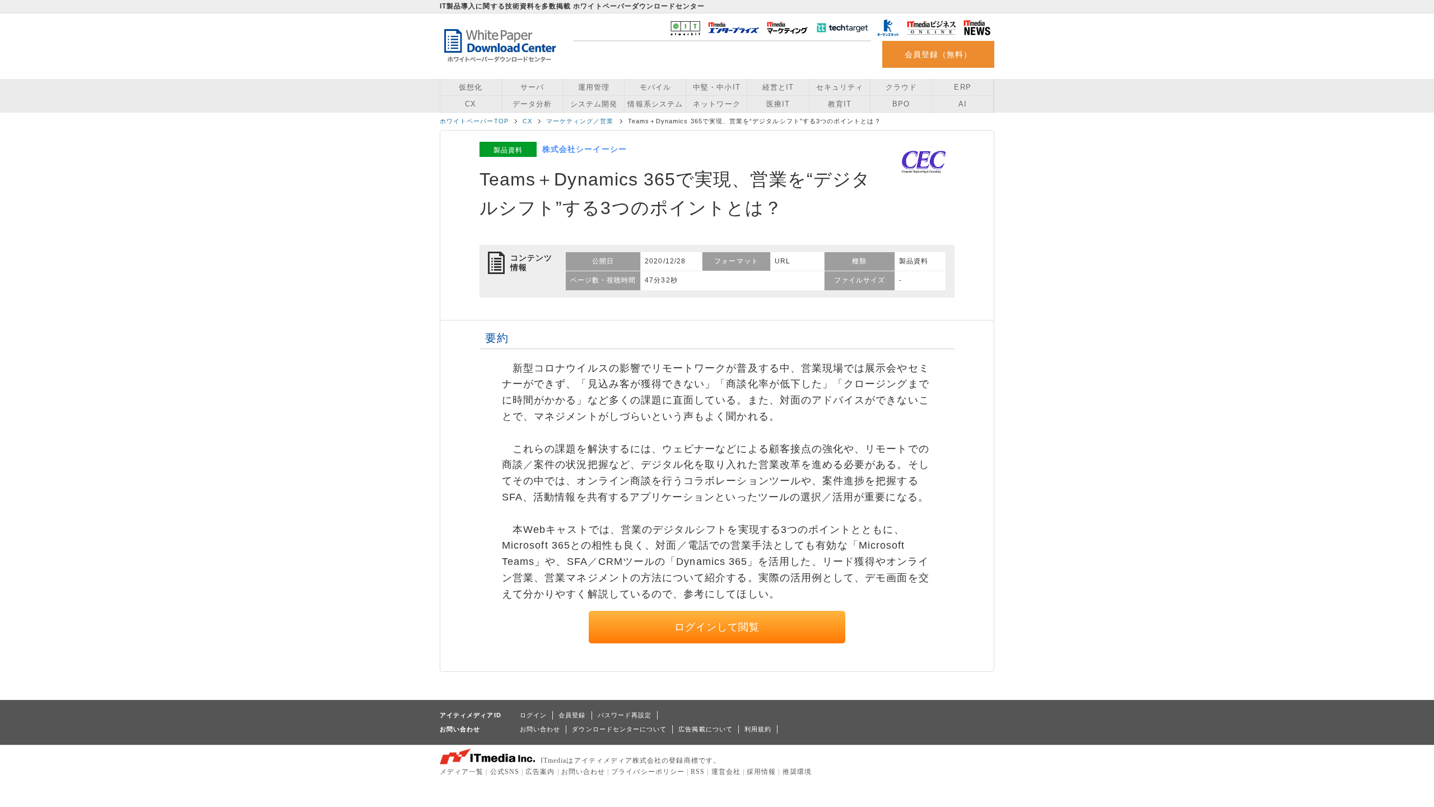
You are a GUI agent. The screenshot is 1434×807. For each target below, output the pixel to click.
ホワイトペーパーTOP (474, 121)
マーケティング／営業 (580, 121)
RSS (698, 772)
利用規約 (757, 729)
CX (470, 104)
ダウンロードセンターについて (619, 729)
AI (962, 104)
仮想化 (470, 87)
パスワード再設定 (625, 715)
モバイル (655, 87)
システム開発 (593, 104)
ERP (962, 87)
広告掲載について (705, 729)
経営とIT (778, 87)
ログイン (533, 715)
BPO (901, 104)
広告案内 (540, 772)
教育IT (839, 104)
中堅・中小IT (716, 87)
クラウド (901, 87)
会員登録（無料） (938, 54)
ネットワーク (716, 104)
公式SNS (504, 772)
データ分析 (532, 104)
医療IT (778, 104)
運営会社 (726, 772)
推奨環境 (797, 772)
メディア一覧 (461, 772)
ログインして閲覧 (717, 627)
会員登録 (571, 715)
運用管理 (593, 87)
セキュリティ (839, 87)
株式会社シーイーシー (584, 149)
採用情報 (761, 772)
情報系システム (654, 104)
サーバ (532, 87)
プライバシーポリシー (648, 772)
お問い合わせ (540, 729)
